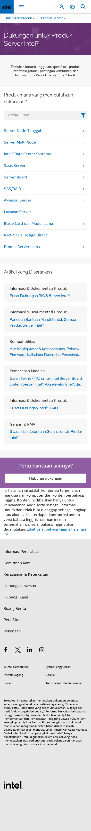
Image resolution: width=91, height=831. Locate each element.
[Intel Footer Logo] (13, 784)
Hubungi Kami (16, 597)
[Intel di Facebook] (6, 650)
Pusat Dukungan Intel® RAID (34, 407)
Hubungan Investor (20, 585)
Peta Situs (12, 619)
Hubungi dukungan (45, 478)
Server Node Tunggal (22, 130)
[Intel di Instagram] (42, 650)
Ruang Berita (15, 608)
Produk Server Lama (22, 246)
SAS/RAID (12, 188)
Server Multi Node (20, 142)
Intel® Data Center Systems (27, 154)
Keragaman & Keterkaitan (26, 574)
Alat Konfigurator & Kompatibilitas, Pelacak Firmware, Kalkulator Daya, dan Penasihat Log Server (45, 354)
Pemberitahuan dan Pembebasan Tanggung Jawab (36, 718)
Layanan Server (17, 212)
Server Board (15, 177)
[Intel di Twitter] (18, 650)
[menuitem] (65, 18)
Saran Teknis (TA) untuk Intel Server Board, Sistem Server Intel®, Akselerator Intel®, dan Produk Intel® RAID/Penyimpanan (46, 384)
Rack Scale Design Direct (25, 235)
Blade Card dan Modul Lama (28, 223)
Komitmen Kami (18, 563)
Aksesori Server (17, 200)
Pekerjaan (12, 631)
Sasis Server (14, 165)
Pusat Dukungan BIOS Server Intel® (40, 295)
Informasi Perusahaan (22, 551)
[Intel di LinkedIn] (30, 650)
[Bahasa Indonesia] (72, 7)
